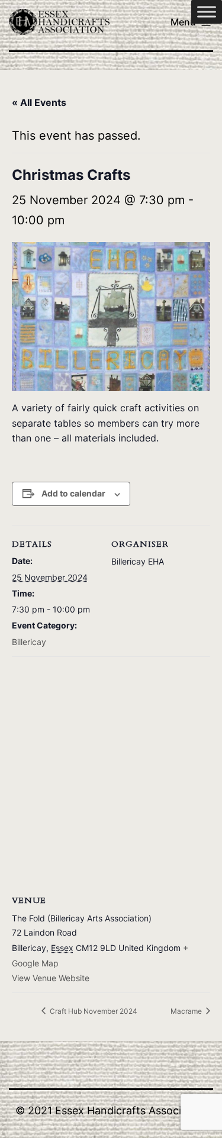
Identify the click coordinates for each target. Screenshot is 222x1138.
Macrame (187, 1011)
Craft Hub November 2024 (92, 1011)
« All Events (39, 102)
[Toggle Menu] (206, 11)
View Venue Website (50, 978)
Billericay (29, 642)
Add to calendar (73, 493)
